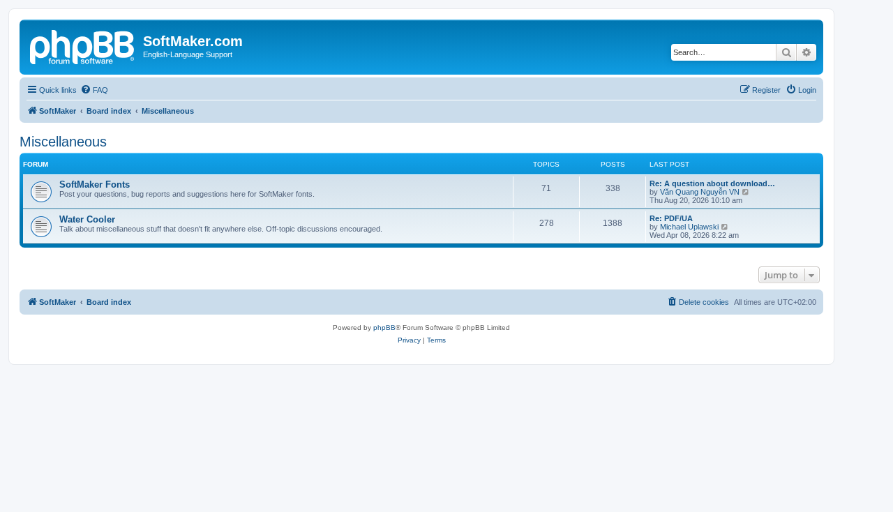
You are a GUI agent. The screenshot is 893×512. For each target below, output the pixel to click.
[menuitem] (94, 90)
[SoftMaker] (83, 45)
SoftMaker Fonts (94, 184)
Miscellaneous (63, 141)
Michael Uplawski (689, 227)
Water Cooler (87, 219)
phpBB (384, 327)
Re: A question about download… (712, 183)
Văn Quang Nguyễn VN (700, 192)
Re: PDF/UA (671, 218)
